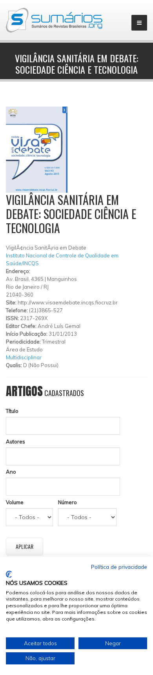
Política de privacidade (119, 566)
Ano (11, 472)
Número (67, 502)
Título (12, 411)
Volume (15, 502)
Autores (15, 441)
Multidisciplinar (24, 357)
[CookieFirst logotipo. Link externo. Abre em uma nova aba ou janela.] (9, 574)
